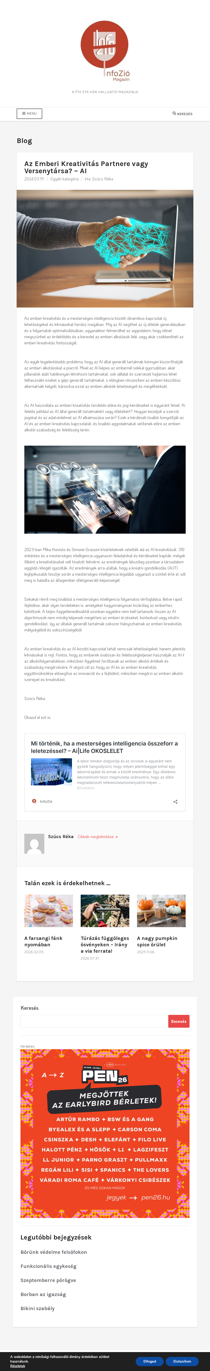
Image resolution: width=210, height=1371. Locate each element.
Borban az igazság (43, 1294)
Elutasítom (182, 1361)
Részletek (17, 1366)
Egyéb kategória (64, 178)
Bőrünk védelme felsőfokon (53, 1252)
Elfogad (149, 1361)
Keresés (29, 1007)
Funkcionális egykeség (48, 1266)
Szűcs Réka (102, 178)
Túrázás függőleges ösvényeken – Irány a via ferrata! (105, 944)
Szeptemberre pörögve (48, 1280)
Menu (31, 113)
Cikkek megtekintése (96, 836)
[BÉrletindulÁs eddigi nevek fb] (105, 1132)
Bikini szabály (37, 1308)
